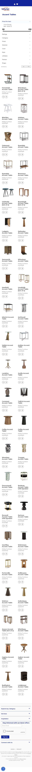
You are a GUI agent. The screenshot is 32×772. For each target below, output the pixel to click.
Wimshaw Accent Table (23, 260)
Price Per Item (6, 21)
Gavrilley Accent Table (7, 545)
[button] (15, 4)
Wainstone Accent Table (23, 545)
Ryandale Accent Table (23, 146)
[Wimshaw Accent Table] (24, 250)
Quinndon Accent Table (23, 232)
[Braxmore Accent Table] (24, 164)
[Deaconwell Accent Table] (8, 476)
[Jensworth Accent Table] (8, 250)
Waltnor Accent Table (7, 602)
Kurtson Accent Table (23, 516)
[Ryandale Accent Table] (24, 136)
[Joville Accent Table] (24, 364)
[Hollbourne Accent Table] (24, 564)
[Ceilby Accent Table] (8, 420)
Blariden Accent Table (7, 118)
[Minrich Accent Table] (8, 308)
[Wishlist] (17, 4)
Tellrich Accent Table (24, 402)
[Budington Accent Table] (8, 676)
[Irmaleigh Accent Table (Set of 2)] (24, 278)
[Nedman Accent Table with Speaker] (24, 476)
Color (4, 48)
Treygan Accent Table (23, 458)
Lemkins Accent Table (7, 374)
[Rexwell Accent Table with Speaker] (8, 506)
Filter (28, 66)
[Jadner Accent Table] (24, 648)
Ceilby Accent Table (7, 430)
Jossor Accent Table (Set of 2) (8, 630)
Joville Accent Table (23, 374)
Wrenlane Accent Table (7, 458)
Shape (4, 63)
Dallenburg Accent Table (23, 602)
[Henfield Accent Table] (8, 278)
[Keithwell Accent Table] (24, 308)
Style (3, 52)
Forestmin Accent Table (7, 88)
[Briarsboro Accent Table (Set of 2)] (24, 79)
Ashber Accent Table (24, 346)
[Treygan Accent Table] (24, 448)
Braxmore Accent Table (23, 174)
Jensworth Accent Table (7, 260)
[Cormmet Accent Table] (8, 392)
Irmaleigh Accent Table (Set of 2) (23, 289)
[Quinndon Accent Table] (24, 222)
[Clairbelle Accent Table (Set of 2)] (8, 193)
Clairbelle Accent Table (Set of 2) (7, 203)
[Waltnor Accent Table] (8, 592)
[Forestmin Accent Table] (8, 79)
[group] (6, 96)
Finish (4, 41)
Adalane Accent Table (23, 118)
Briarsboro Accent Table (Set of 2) (23, 89)
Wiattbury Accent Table (23, 630)
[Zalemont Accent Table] (8, 136)
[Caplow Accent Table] (8, 648)
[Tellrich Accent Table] (24, 392)
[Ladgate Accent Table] (8, 222)
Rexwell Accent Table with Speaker (7, 517)
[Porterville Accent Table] (8, 564)
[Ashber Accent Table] (24, 336)
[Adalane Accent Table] (24, 108)
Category (5, 38)
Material (4, 45)
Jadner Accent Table (23, 658)
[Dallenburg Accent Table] (24, 592)
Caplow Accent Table (8, 658)
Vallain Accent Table (7, 346)
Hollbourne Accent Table (23, 573)
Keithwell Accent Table (23, 318)
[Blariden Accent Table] (8, 108)
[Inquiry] (6, 97)
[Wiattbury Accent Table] (24, 620)
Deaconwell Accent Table (7, 486)
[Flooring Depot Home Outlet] (8, 9)
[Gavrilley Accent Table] (8, 536)
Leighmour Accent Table (23, 686)
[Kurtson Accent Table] (24, 506)
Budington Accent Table (7, 686)
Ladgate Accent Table (7, 232)
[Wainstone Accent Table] (24, 536)
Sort (24, 66)
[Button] (29, 9)
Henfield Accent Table (7, 288)
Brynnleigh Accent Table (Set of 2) (23, 203)
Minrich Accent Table (8, 318)
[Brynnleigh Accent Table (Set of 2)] (24, 193)
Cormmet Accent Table (7, 402)
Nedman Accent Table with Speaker (23, 487)
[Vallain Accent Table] (8, 336)
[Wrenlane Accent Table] (8, 448)
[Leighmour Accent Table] (24, 676)
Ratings (4, 34)
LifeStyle (4, 56)
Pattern (4, 59)
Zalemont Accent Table (7, 146)
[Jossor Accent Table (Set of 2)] (8, 620)
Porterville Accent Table (7, 573)
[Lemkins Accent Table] (8, 364)
